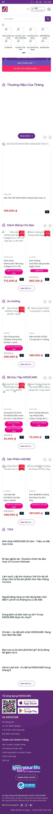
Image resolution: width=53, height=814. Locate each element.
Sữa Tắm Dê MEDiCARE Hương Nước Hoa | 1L (25, 198)
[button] (37, 9)
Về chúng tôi (8, 722)
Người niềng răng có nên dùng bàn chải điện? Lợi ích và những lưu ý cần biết (24, 598)
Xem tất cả (25, 288)
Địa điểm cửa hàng (10, 734)
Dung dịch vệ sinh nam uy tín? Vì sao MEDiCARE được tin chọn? (22, 616)
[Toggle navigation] (49, 9)
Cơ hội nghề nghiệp (11, 726)
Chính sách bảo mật (41, 810)
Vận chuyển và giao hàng (13, 744)
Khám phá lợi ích (26, 777)
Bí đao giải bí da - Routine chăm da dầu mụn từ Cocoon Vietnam (24, 560)
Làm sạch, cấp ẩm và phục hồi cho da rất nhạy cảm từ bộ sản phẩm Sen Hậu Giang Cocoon (25, 579)
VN (49, 2)
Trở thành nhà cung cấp (13, 730)
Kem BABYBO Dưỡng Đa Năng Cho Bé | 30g (20, 497)
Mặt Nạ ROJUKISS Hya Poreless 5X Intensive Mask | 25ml (37, 339)
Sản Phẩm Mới (25, 63)
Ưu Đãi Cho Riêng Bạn (25, 68)
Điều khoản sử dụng (20, 810)
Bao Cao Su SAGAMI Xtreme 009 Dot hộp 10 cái (38, 263)
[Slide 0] (26, 57)
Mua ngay (25, 136)
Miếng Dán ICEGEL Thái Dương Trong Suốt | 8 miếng (13, 339)
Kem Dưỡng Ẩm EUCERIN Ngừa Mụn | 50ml (13, 263)
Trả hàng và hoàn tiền (12, 748)
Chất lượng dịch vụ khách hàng (16, 752)
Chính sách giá (9, 756)
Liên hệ (5, 760)
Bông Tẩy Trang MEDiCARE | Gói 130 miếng (27, 416)
